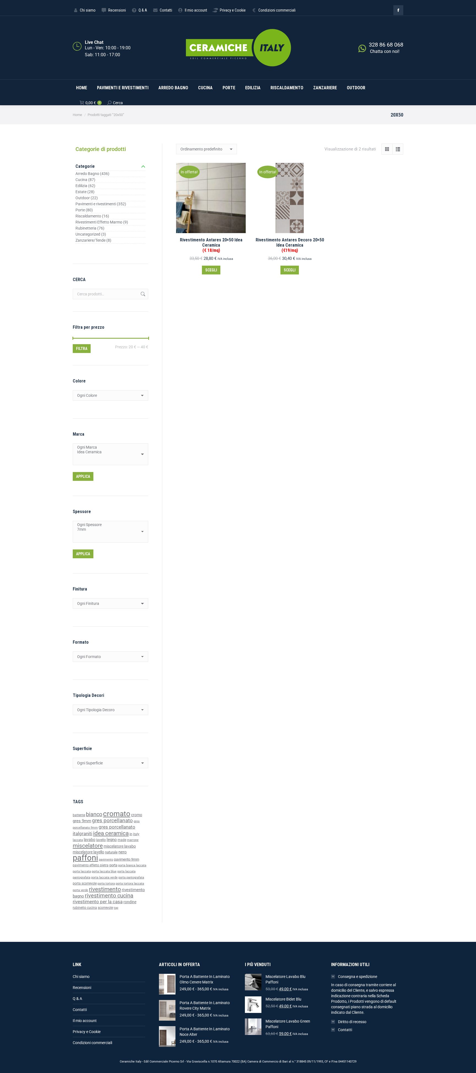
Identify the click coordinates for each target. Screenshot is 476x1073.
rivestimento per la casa (98, 901)
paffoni (85, 857)
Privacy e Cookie (87, 1031)
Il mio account (85, 1020)
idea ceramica (111, 833)
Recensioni (82, 987)
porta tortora (106, 883)
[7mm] (108, 529)
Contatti (80, 1009)
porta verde (80, 890)
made (122, 840)
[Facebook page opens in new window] (398, 10)
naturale (111, 852)
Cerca (142, 294)
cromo (136, 815)
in (130, 834)
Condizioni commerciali (92, 1042)
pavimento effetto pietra (91, 865)
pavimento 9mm (126, 859)
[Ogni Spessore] (108, 524)
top (116, 908)
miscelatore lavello (88, 852)
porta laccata (82, 871)
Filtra (81, 348)
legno (112, 839)
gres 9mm (82, 820)
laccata (78, 840)
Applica (83, 476)
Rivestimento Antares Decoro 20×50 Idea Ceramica (290, 245)
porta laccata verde (104, 877)
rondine (129, 902)
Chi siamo (81, 976)
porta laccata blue (104, 871)
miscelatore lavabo (120, 846)
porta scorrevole (85, 883)
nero (122, 852)
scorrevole (105, 908)
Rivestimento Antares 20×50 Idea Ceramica (211, 245)
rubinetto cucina (85, 908)
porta (113, 865)
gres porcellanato (112, 820)
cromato (116, 814)
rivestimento (105, 889)
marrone (133, 840)
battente (79, 815)
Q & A (77, 998)
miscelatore (88, 845)
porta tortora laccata (130, 883)
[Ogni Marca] (108, 447)
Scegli (211, 270)
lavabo (89, 839)
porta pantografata (131, 877)
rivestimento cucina (109, 896)
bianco (94, 814)
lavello (101, 840)
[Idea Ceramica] (108, 452)
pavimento (106, 859)
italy (136, 834)
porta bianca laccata (132, 865)
